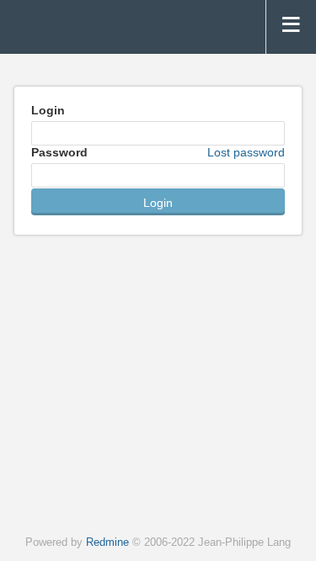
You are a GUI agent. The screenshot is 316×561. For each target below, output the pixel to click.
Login (48, 110)
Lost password (246, 152)
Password (158, 152)
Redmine (107, 542)
